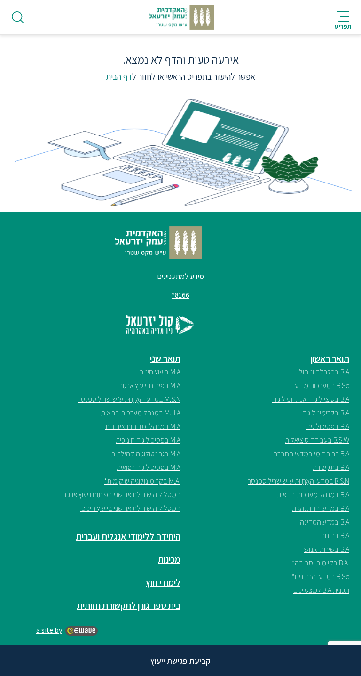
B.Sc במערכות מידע (322, 385)
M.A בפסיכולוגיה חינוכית (148, 440)
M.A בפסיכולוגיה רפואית (148, 467)
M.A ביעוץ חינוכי (159, 372)
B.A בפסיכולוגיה (327, 426)
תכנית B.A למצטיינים (321, 590)
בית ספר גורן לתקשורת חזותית (128, 605)
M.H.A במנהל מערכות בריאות (140, 413)
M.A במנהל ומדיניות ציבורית (142, 426)
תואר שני (165, 358)
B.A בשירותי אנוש (326, 549)
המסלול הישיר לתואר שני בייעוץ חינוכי (130, 508)
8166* (180, 295)
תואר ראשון (330, 358)
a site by (49, 630)
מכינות (169, 559)
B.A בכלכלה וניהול (324, 372)
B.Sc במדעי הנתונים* (320, 576)
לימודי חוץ (163, 582)
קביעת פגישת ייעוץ (180, 660)
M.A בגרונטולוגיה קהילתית (145, 454)
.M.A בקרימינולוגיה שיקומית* (142, 481)
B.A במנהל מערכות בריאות (313, 495)
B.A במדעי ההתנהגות (320, 508)
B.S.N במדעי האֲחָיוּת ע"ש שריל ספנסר (298, 481)
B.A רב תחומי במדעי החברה (311, 454)
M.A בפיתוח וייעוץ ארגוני (149, 385)
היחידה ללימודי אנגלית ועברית (128, 536)
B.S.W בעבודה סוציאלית (317, 440)
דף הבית (119, 76)
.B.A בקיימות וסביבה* (320, 563)
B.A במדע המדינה (324, 522)
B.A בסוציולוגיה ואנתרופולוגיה (310, 399)
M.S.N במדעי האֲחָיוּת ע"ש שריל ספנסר (129, 399)
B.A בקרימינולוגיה (325, 413)
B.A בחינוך (335, 536)
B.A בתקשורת (331, 467)
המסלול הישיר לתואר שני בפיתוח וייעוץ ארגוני (121, 495)
